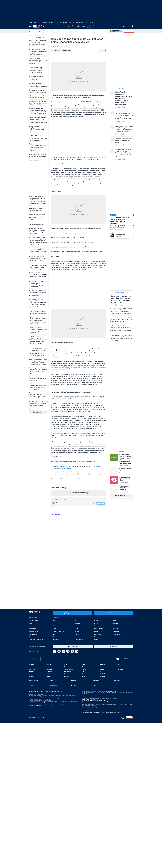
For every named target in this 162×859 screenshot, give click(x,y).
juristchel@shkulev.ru (67, 704)
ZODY (87, 22)
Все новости (38, 37)
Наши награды (33, 628)
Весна (55, 626)
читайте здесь (92, 461)
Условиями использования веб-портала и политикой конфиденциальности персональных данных (106, 701)
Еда (54, 634)
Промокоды (43, 22)
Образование (79, 639)
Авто (54, 620)
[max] (68, 651)
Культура (77, 626)
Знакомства (52, 22)
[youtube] (76, 651)
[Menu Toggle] (30, 26)
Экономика (116, 631)
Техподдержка (33, 634)
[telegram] (54, 651)
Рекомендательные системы (89, 710)
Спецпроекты (117, 634)
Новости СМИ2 (56, 515)
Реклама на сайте (34, 620)
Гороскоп (72, 22)
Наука (77, 634)
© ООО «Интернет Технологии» (36, 717)
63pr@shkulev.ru (104, 696)
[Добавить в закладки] (100, 50)
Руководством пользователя (89, 699)
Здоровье (56, 639)
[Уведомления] (128, 26)
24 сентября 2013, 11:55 (57, 46)
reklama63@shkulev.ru (110, 691)
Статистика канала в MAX (36, 639)
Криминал (78, 623)
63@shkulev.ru (47, 702)
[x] (72, 651)
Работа (96, 631)
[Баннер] (116, 31)
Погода (59, 22)
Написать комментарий (63, 50)
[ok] (63, 651)
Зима (76, 620)
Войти (57, 503)
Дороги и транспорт (59, 631)
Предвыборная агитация (36, 637)
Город (54, 628)
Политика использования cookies (90, 707)
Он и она (97, 620)
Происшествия (98, 628)
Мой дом (77, 631)
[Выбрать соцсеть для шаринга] (104, 50)
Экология (116, 628)
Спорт (115, 620)
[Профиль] (132, 26)
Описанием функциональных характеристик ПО (93, 700)
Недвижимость (33, 22)
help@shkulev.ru (39, 705)
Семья (96, 639)
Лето (76, 628)
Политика (97, 626)
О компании (32, 626)
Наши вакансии (33, 631)
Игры (91, 22)
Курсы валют (80, 22)
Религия (96, 637)
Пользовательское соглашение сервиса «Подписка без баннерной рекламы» (100, 712)
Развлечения (98, 634)
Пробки (81, 26)
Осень (96, 623)
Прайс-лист (32, 623)
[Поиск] (124, 26)
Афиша (65, 22)
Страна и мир (117, 626)
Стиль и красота (118, 623)
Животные (56, 637)
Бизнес (55, 623)
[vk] (59, 651)
